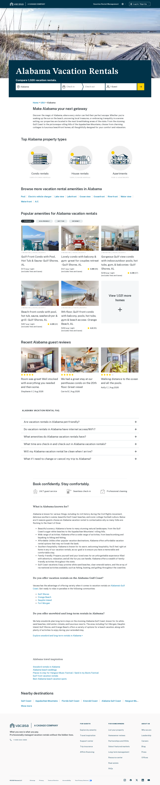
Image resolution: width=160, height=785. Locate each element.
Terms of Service (53, 780)
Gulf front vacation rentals (45, 676)
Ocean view (85, 196)
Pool (23, 196)
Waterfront (26, 201)
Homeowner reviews (116, 735)
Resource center (115, 758)
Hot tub (61, 221)
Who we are (146, 730)
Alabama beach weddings (45, 670)
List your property (116, 730)
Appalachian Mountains (46, 701)
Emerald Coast (90, 701)
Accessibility (66, 780)
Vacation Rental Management (106, 4)
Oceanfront (99, 196)
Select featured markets (119, 747)
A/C (36, 201)
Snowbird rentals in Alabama (46, 667)
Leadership (146, 735)
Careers (145, 741)
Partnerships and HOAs (118, 741)
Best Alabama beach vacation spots (50, 679)
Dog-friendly (44, 221)
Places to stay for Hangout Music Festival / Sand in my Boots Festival (66, 673)
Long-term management (118, 752)
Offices (145, 758)
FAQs (110, 769)
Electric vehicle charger (40, 196)
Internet (76, 221)
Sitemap (32, 780)
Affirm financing (87, 752)
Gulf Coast (26, 701)
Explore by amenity (88, 730)
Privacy (41, 780)
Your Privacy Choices (81, 780)
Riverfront (113, 196)
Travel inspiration (88, 735)
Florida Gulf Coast (70, 701)
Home (35, 103)
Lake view (59, 196)
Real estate (113, 763)
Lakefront (72, 196)
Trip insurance (86, 747)
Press (144, 752)
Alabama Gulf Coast (111, 701)
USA (43, 103)
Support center (86, 741)
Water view (126, 196)
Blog (144, 747)
